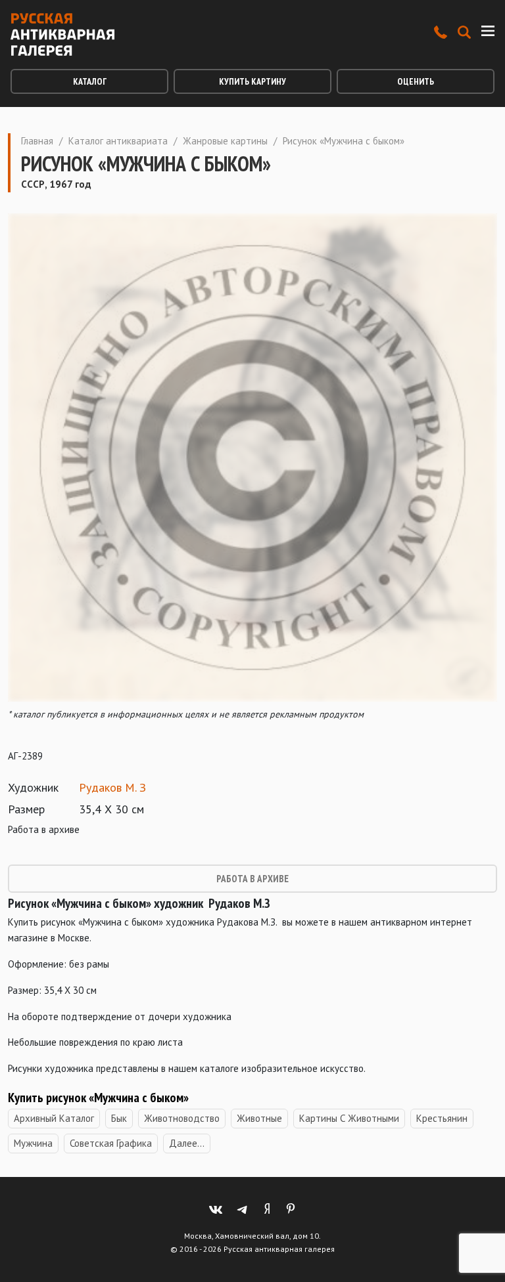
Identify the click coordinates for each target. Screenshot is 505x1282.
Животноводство (182, 1118)
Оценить (415, 81)
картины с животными (349, 1118)
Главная (37, 141)
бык (119, 1118)
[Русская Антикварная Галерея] (62, 34)
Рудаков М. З (112, 787)
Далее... (186, 1143)
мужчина (33, 1143)
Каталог (90, 81)
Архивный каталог (54, 1118)
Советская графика (111, 1143)
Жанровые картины (225, 141)
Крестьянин (442, 1118)
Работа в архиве (252, 878)
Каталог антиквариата (118, 141)
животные (259, 1118)
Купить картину (252, 81)
